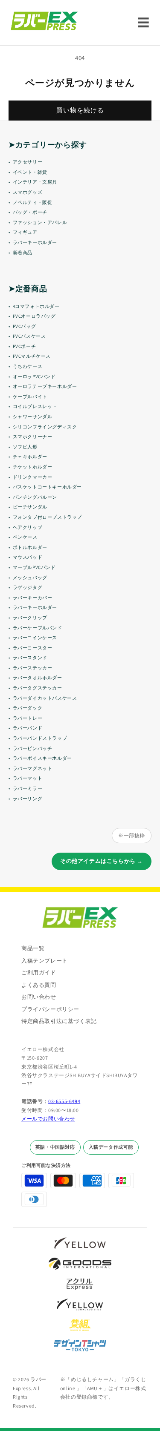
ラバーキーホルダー (35, 242)
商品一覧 (32, 948)
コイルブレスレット (35, 406)
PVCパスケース (29, 336)
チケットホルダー (32, 467)
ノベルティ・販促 (32, 202)
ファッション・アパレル (40, 222)
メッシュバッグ (30, 577)
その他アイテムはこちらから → (101, 861)
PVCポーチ (24, 346)
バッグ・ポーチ (30, 212)
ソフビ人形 (25, 447)
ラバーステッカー (32, 668)
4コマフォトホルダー (36, 306)
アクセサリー (28, 162)
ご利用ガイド (38, 972)
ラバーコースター (32, 648)
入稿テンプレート (44, 960)
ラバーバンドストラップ (40, 738)
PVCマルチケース (32, 356)
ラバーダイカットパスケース (45, 698)
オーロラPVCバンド (34, 376)
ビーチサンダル (30, 507)
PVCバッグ (24, 326)
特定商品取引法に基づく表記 (59, 1021)
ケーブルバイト (30, 396)
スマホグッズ (28, 192)
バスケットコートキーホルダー (47, 487)
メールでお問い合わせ (48, 1118)
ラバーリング (28, 799)
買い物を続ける (80, 110)
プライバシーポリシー (50, 1009)
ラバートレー (28, 718)
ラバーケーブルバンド (37, 628)
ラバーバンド (28, 728)
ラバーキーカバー (32, 598)
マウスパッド (28, 557)
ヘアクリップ (28, 527)
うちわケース (28, 366)
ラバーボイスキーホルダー (42, 758)
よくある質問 (38, 984)
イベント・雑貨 (30, 172)
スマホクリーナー (32, 437)
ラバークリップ (30, 618)
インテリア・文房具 (35, 182)
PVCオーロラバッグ (34, 316)
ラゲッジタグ (28, 587)
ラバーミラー (28, 788)
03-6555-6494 (64, 1101)
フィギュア (25, 232)
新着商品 (22, 253)
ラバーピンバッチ (32, 748)
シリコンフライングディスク (45, 427)
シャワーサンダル (32, 417)
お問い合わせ (38, 996)
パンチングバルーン (35, 497)
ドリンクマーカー (32, 477)
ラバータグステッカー (37, 688)
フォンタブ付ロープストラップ (47, 517)
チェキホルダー (30, 457)
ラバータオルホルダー (37, 678)
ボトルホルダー (30, 547)
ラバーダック (28, 708)
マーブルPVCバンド (34, 567)
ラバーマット (28, 778)
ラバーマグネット (32, 768)
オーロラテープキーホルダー (45, 386)
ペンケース (25, 537)
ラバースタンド (30, 658)
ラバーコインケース (35, 638)
